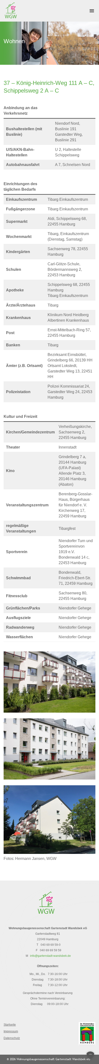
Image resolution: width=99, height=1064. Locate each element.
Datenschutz (12, 1038)
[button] (90, 1055)
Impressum (11, 1031)
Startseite (10, 1024)
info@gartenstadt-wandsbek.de (50, 956)
